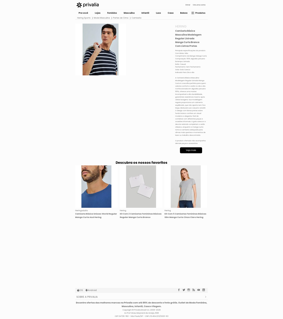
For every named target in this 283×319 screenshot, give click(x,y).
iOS (81, 290)
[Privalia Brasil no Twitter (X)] (185, 290)
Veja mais (191, 150)
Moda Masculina (102, 17)
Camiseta (136, 17)
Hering (180, 26)
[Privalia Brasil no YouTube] (199, 290)
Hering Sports (84, 17)
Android (92, 290)
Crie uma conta (199, 5)
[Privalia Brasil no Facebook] (180, 290)
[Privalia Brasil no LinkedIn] (204, 290)
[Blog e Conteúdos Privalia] (194, 290)
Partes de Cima (120, 17)
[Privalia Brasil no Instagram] (189, 290)
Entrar (188, 5)
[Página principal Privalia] (87, 5)
